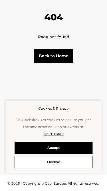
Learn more (54, 133)
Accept (53, 147)
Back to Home (53, 55)
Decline (53, 162)
